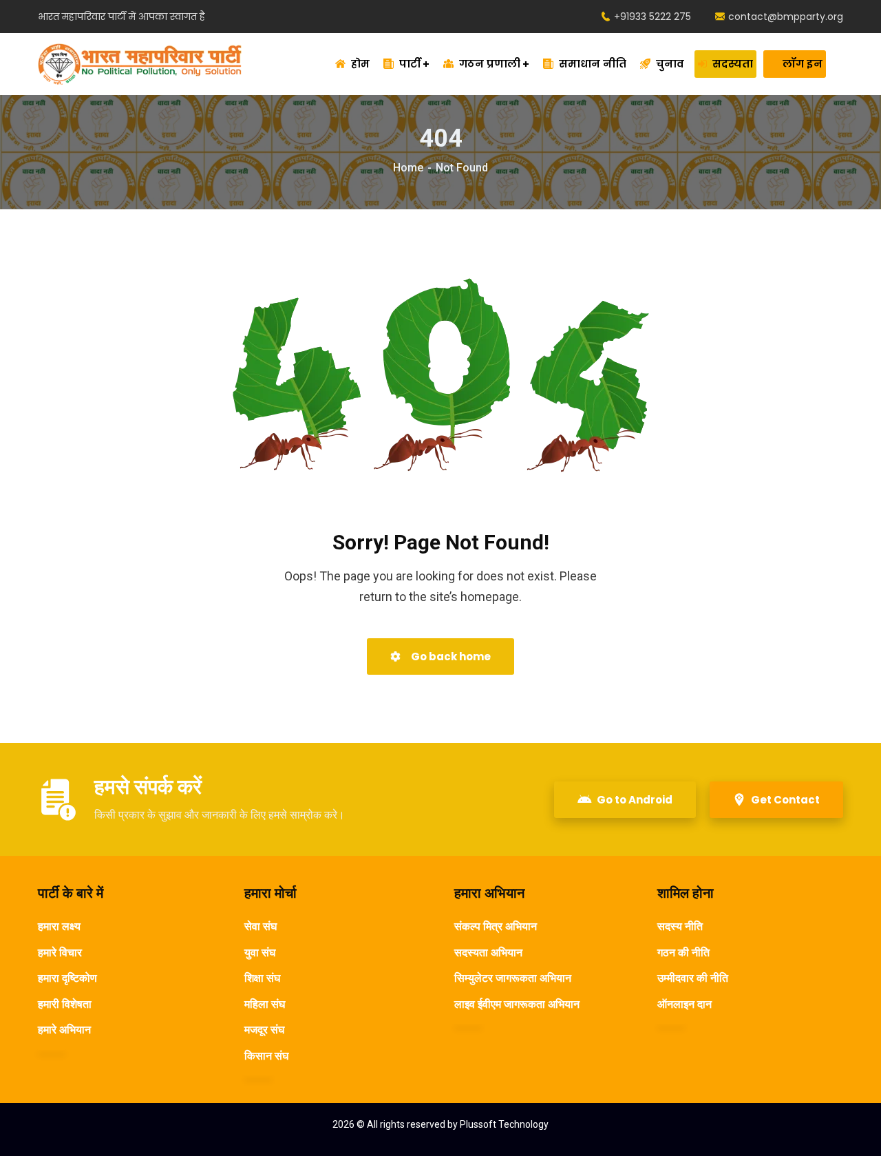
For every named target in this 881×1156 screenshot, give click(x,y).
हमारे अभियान (64, 1029)
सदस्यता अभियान (488, 952)
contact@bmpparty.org (785, 16)
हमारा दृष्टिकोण (67, 978)
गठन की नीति (683, 952)
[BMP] (140, 64)
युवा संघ (259, 952)
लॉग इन (802, 63)
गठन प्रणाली (489, 63)
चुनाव (670, 63)
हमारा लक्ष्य (59, 926)
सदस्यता (732, 63)
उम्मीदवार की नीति (692, 978)
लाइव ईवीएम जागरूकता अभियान (517, 1004)
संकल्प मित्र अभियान (495, 926)
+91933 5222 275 (652, 16)
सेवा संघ (260, 926)
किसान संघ (266, 1055)
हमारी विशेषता (65, 1004)
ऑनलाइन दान (684, 1004)
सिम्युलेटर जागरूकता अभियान (512, 978)
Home (408, 167)
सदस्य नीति (680, 926)
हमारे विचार (60, 952)
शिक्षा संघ (262, 978)
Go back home (450, 656)
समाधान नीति (592, 63)
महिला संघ (264, 1004)
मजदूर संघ (264, 1029)
